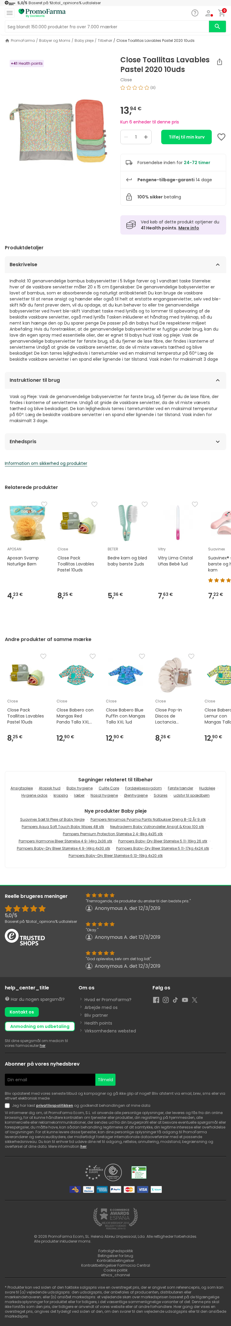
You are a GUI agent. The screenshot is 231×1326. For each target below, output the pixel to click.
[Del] (219, 61)
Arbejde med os (101, 1007)
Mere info (188, 228)
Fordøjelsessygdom (143, 788)
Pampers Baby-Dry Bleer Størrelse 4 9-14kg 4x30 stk (63, 848)
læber (79, 795)
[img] (58, 131)
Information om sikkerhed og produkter (46, 463)
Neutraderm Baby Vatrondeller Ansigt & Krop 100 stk (157, 826)
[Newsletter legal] (8, 1105)
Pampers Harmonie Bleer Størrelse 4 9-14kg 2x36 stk (65, 841)
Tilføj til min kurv (187, 137)
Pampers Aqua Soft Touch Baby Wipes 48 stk (63, 826)
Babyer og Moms (54, 40)
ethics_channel (115, 1275)
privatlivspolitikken (54, 1105)
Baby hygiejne (79, 788)
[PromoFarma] (42, 13)
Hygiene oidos (34, 795)
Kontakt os (22, 1012)
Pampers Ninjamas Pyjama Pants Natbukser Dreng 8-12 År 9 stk (148, 819)
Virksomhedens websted (110, 1031)
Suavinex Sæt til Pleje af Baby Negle (52, 819)
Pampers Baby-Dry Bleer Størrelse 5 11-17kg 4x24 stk (162, 848)
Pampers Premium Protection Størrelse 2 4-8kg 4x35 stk (113, 833)
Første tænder (180, 788)
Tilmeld (105, 1080)
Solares (161, 795)
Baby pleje (84, 40)
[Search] (217, 26)
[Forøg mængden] (145, 137)
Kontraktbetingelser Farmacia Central (115, 1265)
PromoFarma (23, 40)
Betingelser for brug (115, 1255)
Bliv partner (96, 1015)
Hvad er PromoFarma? (108, 1000)
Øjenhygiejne (136, 795)
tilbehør (105, 40)
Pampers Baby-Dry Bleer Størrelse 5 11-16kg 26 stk (162, 841)
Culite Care (109, 788)
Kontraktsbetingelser (115, 1260)
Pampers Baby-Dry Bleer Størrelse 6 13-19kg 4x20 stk (116, 855)
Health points (98, 1023)
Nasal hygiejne (104, 795)
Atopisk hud (49, 788)
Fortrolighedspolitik (115, 1250)
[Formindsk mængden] (126, 137)
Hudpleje (207, 788)
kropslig (61, 795)
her (42, 1045)
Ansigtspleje (22, 788)
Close (126, 80)
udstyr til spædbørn (192, 795)
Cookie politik (115, 1270)
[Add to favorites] (221, 137)
